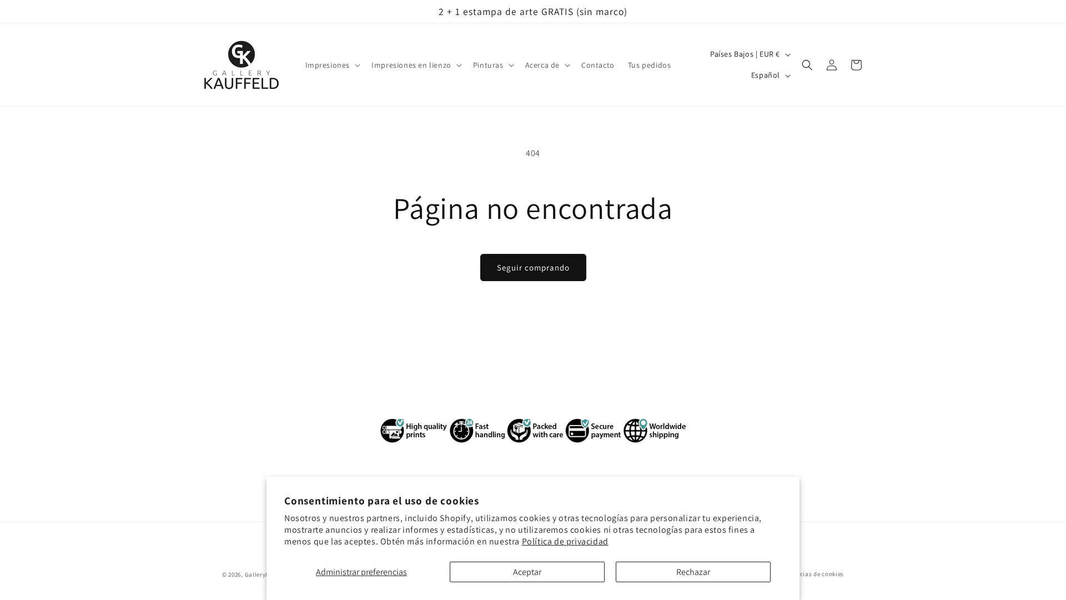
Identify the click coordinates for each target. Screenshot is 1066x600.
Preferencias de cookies (810, 574)
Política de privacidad (565, 541)
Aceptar (527, 572)
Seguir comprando (533, 267)
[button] (332, 65)
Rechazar (693, 572)
